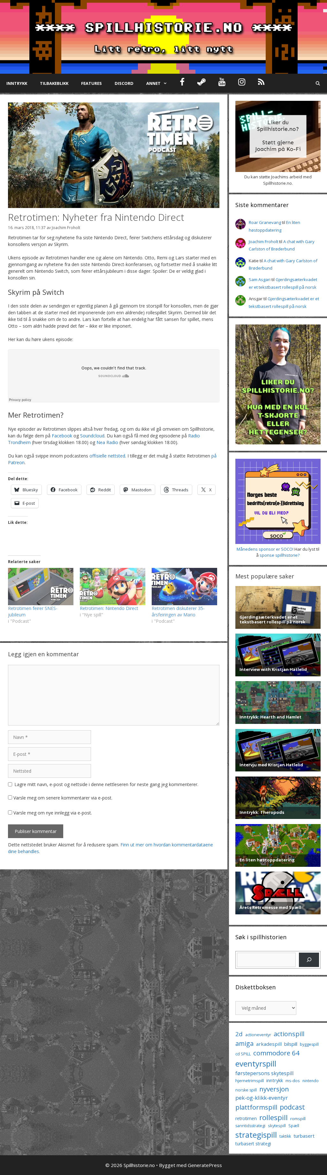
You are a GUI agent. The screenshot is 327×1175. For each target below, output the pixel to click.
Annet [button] (153, 83)
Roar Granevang (265, 222)
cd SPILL (243, 1054)
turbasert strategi (253, 1144)
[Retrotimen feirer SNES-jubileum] (40, 586)
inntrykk (274, 1080)
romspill (298, 1118)
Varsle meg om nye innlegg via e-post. (52, 813)
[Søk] (309, 960)
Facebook (62, 436)
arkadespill (269, 1044)
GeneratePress (205, 1165)
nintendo (310, 1080)
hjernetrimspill (249, 1080)
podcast (292, 1107)
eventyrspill (255, 1063)
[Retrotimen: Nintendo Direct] (112, 586)
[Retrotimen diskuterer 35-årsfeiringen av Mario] (184, 586)
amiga (244, 1043)
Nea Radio (107, 442)
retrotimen (246, 1118)
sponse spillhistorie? (280, 555)
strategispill (256, 1134)
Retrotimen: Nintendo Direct (109, 608)
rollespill (273, 1117)
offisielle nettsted (107, 456)
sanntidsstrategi (250, 1125)
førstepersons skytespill (264, 1073)
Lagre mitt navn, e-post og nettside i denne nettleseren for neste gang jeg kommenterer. (106, 784)
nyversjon (274, 1088)
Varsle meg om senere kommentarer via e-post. (62, 798)
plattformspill (256, 1107)
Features (91, 83)
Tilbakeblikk (54, 83)
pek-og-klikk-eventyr (261, 1097)
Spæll (293, 1125)
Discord (124, 83)
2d (239, 1034)
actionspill (289, 1034)
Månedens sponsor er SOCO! (265, 549)
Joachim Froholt (66, 227)
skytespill (277, 1125)
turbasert (304, 1136)
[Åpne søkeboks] (318, 83)
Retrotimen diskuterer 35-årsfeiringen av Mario (178, 611)
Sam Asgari (259, 279)
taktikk (285, 1136)
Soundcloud (92, 436)
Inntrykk (16, 83)
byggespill (309, 1044)
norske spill (246, 1090)
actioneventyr (258, 1034)
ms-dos (292, 1080)
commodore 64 (276, 1052)
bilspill (290, 1044)
